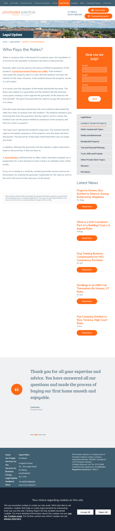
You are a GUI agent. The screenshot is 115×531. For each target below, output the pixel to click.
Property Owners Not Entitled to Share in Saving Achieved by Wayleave (93, 194)
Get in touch (100, 10)
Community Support (94, 3)
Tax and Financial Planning (92, 147)
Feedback (74, 3)
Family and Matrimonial (91, 135)
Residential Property (90, 141)
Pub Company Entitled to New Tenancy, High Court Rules (92, 320)
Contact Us (107, 3)
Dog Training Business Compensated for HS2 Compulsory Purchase (90, 257)
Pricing (54, 3)
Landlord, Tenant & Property (33, 42)
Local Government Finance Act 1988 (29, 71)
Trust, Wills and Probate (92, 154)
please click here (12, 518)
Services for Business (42, 3)
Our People (14, 3)
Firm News (85, 172)
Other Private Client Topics (93, 160)
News (82, 3)
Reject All (103, 512)
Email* (84, 75)
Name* (85, 65)
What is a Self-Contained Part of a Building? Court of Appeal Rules (93, 225)
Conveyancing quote (99, 16)
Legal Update (64, 3)
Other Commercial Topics (92, 129)
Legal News (86, 117)
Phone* (85, 85)
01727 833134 (75, 13)
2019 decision (11, 157)
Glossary (85, 166)
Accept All (85, 512)
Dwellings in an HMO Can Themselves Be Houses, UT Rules (93, 288)
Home (6, 3)
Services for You (26, 3)
